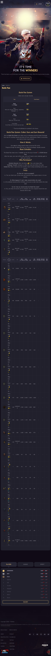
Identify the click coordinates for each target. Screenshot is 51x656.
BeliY (8, 573)
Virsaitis (9, 585)
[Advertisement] (25, 18)
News (2, 634)
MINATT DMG (22, 199)
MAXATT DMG (26, 199)
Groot (8, 576)
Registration (5, 637)
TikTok (12, 640)
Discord (12, 643)
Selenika (9, 591)
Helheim (25, 602)
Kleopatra (9, 588)
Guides (3, 85)
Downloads (26, 78)
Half (8, 582)
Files (2, 640)
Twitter (12, 649)
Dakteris (9, 579)
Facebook (12, 637)
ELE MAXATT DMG (43, 199)
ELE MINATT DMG (38, 199)
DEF (30, 199)
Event (14, 114)
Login (40, 4)
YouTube (12, 646)
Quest (14, 103)
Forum (12, 634)
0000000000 (10, 570)
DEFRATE (34, 199)
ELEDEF (47, 199)
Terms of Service (13, 629)
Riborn (8, 594)
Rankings (3, 643)
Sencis (8, 597)
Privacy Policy (4, 629)
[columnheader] (4, 199)
